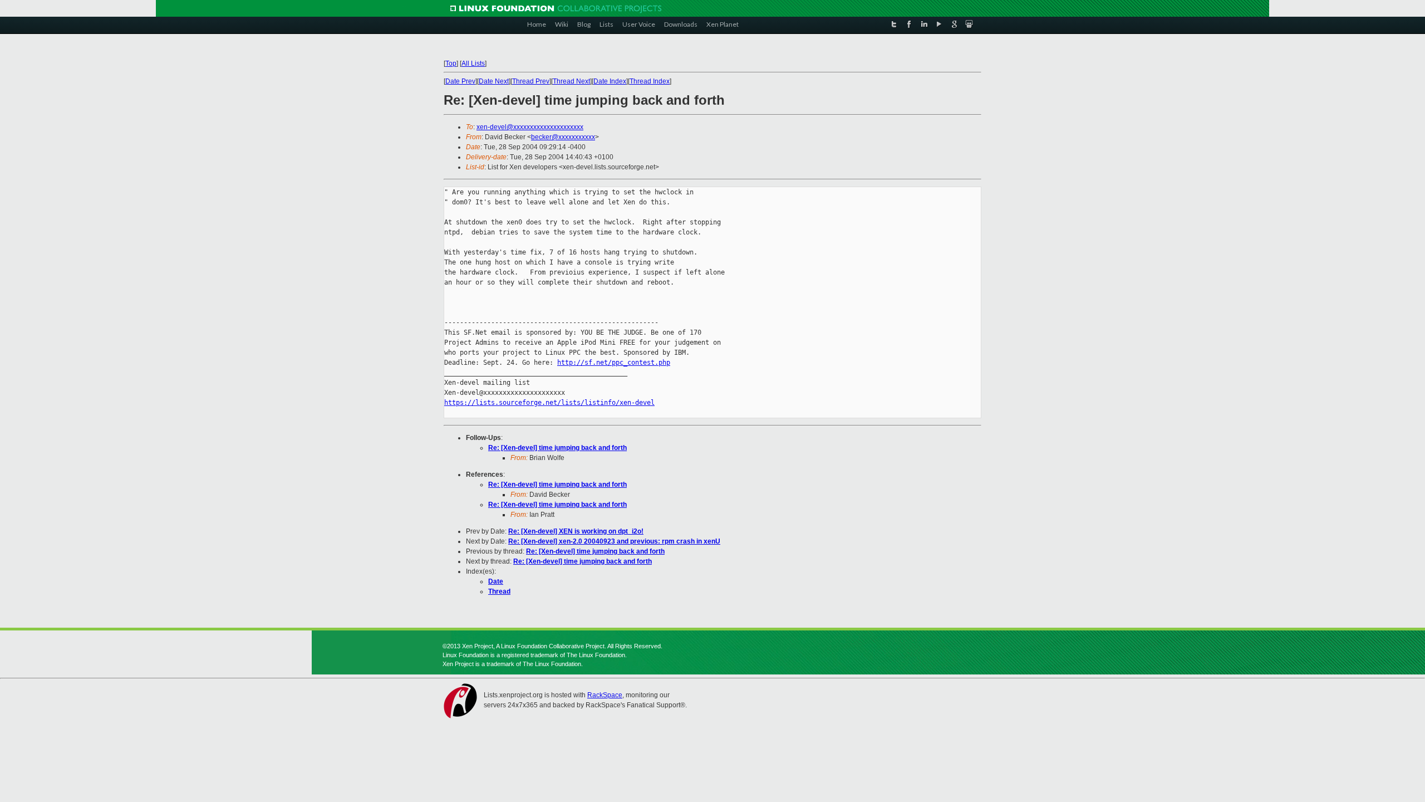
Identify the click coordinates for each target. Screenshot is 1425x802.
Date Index (609, 81)
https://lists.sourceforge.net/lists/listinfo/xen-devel (549, 403)
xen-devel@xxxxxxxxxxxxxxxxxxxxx (529, 127)
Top (450, 63)
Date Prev (460, 81)
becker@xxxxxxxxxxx (563, 137)
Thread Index (650, 81)
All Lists (473, 63)
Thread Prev (530, 81)
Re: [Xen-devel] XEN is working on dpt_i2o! (575, 531)
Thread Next (571, 81)
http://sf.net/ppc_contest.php (613, 362)
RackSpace (604, 695)
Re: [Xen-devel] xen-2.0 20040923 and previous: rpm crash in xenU (614, 541)
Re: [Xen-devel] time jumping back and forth (557, 448)
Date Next (494, 81)
